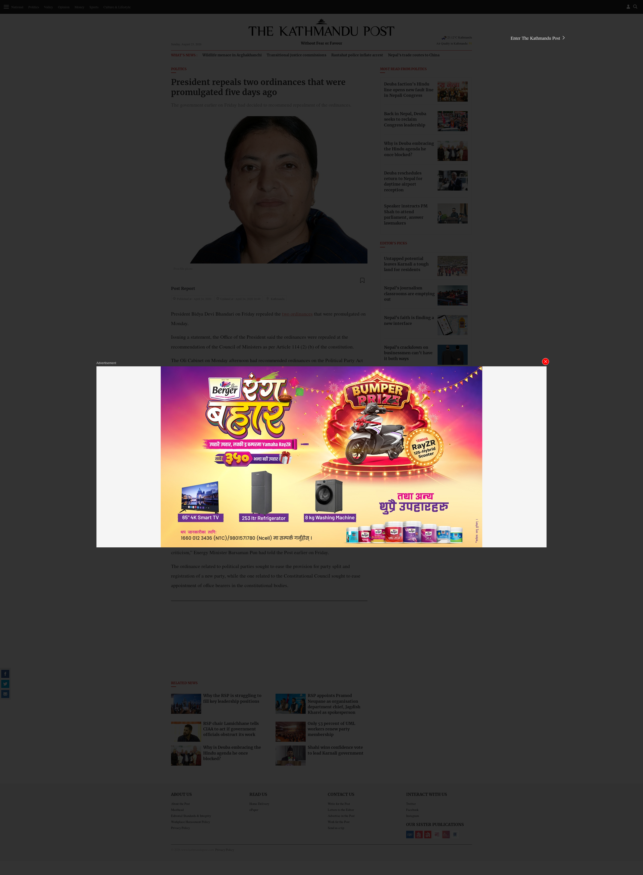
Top (633, 836)
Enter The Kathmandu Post (536, 38)
